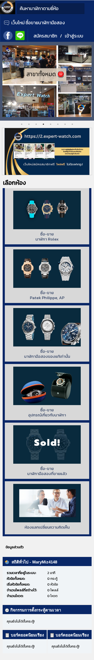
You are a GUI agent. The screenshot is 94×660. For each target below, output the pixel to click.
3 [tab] (36, 124)
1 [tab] (21, 124)
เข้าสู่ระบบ (74, 35)
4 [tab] (43, 124)
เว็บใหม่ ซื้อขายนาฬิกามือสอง (37, 22)
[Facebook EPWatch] (8, 35)
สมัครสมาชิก (45, 35)
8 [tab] (72, 124)
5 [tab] (50, 124)
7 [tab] (65, 124)
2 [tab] (29, 124)
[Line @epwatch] (20, 35)
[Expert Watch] (7, 13)
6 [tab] (57, 124)
